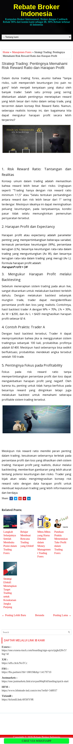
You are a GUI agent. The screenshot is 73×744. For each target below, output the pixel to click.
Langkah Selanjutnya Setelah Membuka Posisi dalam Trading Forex (10, 542)
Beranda (39, 615)
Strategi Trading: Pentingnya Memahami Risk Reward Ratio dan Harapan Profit (34, 66)
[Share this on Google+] (20, 498)
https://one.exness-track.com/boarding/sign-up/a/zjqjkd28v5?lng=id (34, 650)
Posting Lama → (62, 615)
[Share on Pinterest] (24, 498)
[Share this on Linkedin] (29, 498)
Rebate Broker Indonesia (36, 10)
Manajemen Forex (22, 52)
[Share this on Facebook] (11, 498)
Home (6, 52)
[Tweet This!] (15, 498)
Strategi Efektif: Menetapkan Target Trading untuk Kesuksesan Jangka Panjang (10, 592)
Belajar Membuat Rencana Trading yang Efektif (27, 538)
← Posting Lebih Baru (14, 615)
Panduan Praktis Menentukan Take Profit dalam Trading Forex (61, 542)
